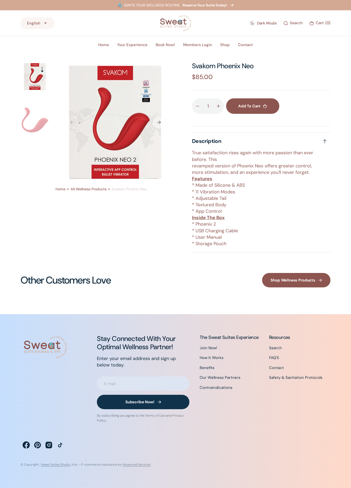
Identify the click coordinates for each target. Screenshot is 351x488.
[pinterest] (37, 445)
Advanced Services (137, 465)
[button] (319, 23)
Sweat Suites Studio (55, 465)
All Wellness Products (89, 189)
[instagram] (48, 445)
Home (61, 189)
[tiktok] (60, 445)
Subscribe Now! (139, 402)
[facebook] (26, 445)
